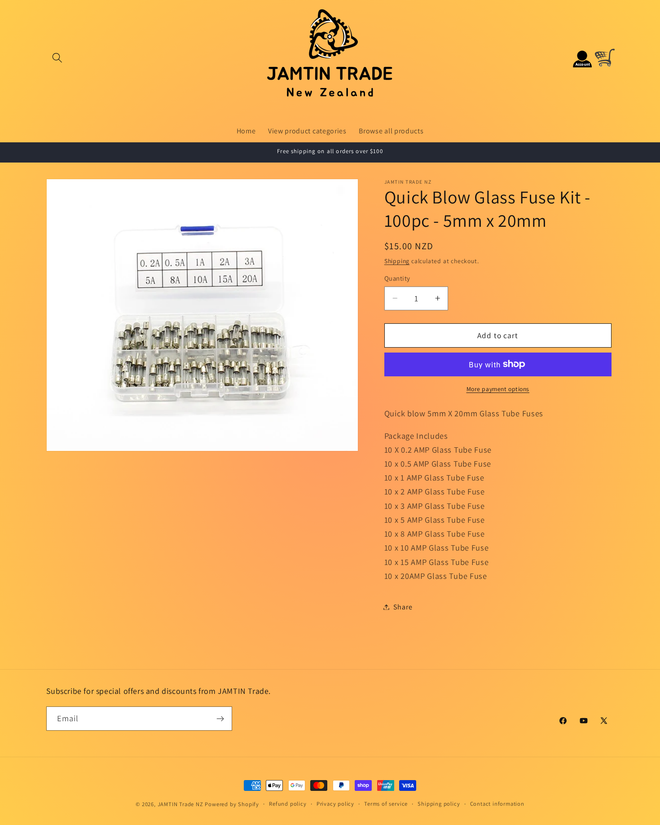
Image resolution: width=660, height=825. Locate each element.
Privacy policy (335, 803)
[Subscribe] (220, 718)
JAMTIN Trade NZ (180, 804)
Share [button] (402, 607)
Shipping (396, 260)
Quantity (397, 278)
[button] (57, 57)
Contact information (497, 803)
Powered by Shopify (232, 804)
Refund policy (287, 803)
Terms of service (386, 803)
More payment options (498, 388)
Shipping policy (439, 803)
